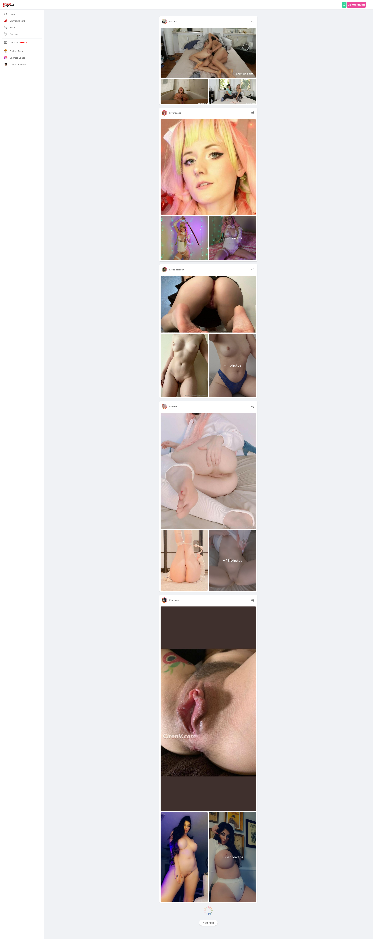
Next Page (208, 922)
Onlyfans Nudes (356, 4)
